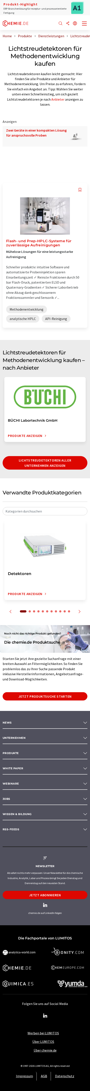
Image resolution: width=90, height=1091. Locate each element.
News (7, 722)
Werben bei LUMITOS (43, 1033)
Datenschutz (64, 1076)
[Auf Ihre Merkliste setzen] (80, 190)
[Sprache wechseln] (75, 23)
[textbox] (45, 511)
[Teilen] (68, 23)
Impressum (24, 1076)
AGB (44, 1076)
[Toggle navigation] (84, 24)
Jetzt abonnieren (45, 895)
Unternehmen (14, 737)
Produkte (11, 753)
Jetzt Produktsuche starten (45, 696)
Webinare (11, 783)
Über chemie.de (45, 1050)
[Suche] (60, 23)
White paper (13, 768)
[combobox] (45, 511)
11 (69, 611)
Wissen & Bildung (17, 814)
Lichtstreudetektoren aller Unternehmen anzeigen (45, 463)
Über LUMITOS (43, 1041)
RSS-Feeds (11, 829)
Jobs (6, 798)
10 (65, 611)
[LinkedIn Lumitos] (45, 1016)
